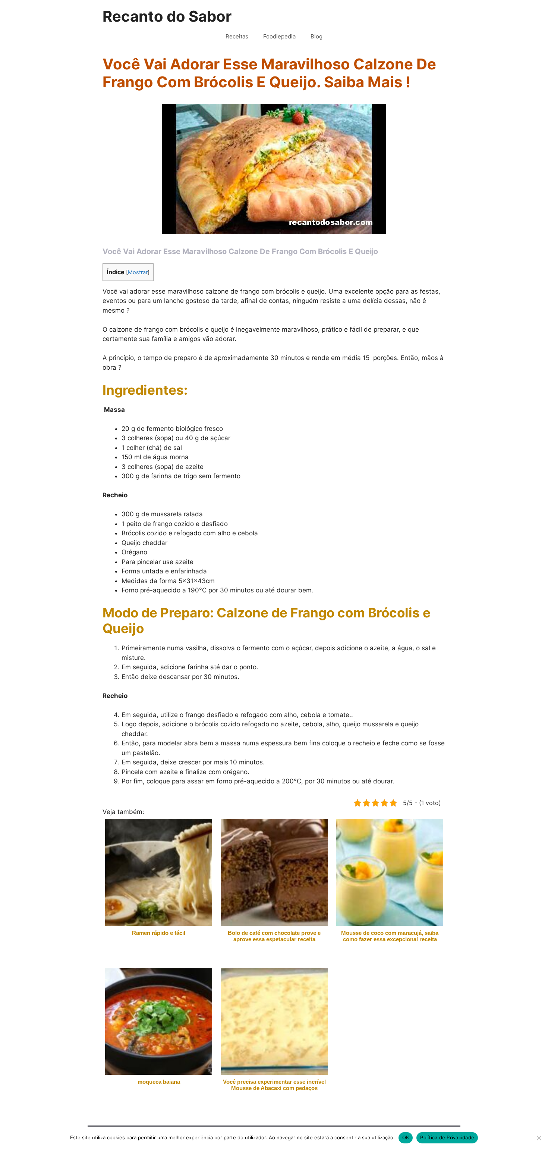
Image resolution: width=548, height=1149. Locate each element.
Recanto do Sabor (167, 16)
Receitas (237, 36)
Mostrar (138, 272)
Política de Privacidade (447, 1137)
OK (405, 1137)
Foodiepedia (279, 36)
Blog (316, 36)
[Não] (538, 1138)
